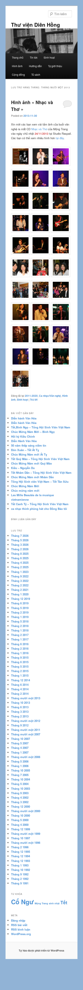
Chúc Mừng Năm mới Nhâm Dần (32, 477)
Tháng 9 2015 (20, 657)
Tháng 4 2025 (20, 563)
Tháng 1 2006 (20, 766)
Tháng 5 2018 (20, 621)
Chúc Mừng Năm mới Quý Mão (31, 463)
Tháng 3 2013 (20, 712)
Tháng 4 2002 (20, 797)
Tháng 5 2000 (20, 820)
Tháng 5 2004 (20, 784)
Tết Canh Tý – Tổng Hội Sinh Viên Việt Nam (40, 504)
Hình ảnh (17, 66)
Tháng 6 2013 (20, 707)
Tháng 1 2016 (20, 653)
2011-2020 (31, 396)
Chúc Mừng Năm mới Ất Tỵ (29, 454)
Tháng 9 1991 (20, 883)
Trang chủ (17, 57)
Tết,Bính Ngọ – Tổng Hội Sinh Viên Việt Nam (40, 427)
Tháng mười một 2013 (25, 698)
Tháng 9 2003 (20, 793)
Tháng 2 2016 (20, 648)
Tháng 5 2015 (20, 666)
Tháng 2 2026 (20, 549)
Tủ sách (35, 74)
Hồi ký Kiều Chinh (23, 436)
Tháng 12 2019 (20, 599)
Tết (63, 902)
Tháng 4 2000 (20, 825)
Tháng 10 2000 (20, 815)
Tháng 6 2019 (20, 603)
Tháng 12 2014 (20, 680)
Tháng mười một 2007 (25, 734)
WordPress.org (21, 934)
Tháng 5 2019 (20, 608)
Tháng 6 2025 (20, 558)
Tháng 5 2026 (20, 540)
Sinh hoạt (49, 57)
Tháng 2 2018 (20, 626)
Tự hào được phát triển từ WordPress (41, 950)
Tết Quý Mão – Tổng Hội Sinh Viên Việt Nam (40, 459)
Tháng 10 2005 (20, 770)
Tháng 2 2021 (20, 590)
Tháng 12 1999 (20, 829)
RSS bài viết (19, 925)
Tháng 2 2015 (20, 671)
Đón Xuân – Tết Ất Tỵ (25, 450)
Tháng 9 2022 (20, 576)
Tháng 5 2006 (20, 761)
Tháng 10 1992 (20, 870)
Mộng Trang (41, 903)
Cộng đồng (18, 74)
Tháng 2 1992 (20, 879)
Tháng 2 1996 (20, 847)
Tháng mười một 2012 (25, 721)
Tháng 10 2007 (20, 739)
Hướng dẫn (35, 66)
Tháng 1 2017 (20, 639)
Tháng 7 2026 (20, 536)
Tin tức (33, 57)
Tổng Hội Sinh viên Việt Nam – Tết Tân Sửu (40, 482)
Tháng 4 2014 (20, 689)
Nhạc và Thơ (39, 129)
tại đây (60, 138)
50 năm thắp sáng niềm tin (28, 445)
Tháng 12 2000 (20, 806)
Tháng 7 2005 (20, 775)
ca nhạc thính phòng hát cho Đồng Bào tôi (39, 509)
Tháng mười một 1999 (25, 834)
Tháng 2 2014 (20, 694)
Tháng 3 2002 (20, 802)
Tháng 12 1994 (20, 856)
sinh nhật (54, 903)
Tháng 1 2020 (20, 594)
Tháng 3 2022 (20, 581)
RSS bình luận (20, 929)
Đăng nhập (18, 920)
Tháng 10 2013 (20, 703)
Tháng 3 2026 (20, 545)
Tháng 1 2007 (20, 752)
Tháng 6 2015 (20, 662)
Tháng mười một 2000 (25, 811)
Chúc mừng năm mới (25, 490)
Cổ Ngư (22, 901)
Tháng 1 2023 (20, 572)
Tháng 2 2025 (20, 567)
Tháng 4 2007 (20, 748)
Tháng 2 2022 (20, 585)
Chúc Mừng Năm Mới (25, 486)
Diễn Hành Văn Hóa (24, 441)
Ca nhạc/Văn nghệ (50, 396)
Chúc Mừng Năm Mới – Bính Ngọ (33, 432)
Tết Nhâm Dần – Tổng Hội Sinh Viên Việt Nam (41, 473)
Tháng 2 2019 (20, 612)
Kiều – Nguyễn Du (23, 468)
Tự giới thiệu (55, 66)
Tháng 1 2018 (20, 630)
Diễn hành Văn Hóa (23, 418)
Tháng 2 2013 (20, 716)
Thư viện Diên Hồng (35, 24)
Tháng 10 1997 (20, 838)
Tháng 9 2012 (20, 725)
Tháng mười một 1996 (25, 843)
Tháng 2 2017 (20, 635)
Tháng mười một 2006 (25, 757)
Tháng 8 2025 (20, 554)
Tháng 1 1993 (20, 865)
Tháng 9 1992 (20, 874)
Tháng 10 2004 (20, 779)
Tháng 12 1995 (20, 852)
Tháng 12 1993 (20, 861)
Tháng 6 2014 (20, 685)
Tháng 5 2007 (20, 743)
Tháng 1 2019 (20, 617)
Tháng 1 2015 (20, 675)
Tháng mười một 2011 (25, 730)
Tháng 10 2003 (20, 788)
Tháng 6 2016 (20, 644)
